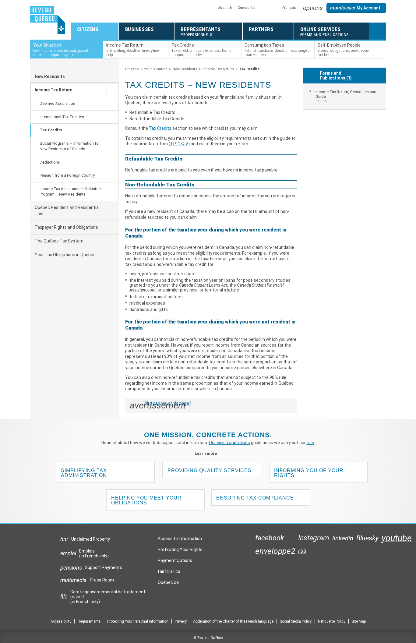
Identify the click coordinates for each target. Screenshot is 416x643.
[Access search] (377, 31)
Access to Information (180, 538)
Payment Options (175, 560)
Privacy (181, 621)
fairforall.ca (169, 573)
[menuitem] (344, 96)
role (310, 442)
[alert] (356, 8)
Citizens (132, 69)
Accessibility (61, 621)
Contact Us (247, 8)
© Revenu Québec (208, 638)
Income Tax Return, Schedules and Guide (346, 96)
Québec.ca (168, 584)
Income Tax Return (218, 69)
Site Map (359, 621)
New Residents (50, 76)
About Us (225, 8)
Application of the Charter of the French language (233, 621)
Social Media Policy (296, 621)
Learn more (208, 453)
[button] (313, 8)
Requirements (89, 621)
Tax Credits (160, 128)
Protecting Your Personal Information (137, 621)
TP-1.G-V (179, 143)
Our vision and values (229, 442)
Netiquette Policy (331, 621)
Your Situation (155, 69)
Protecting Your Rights (180, 549)
